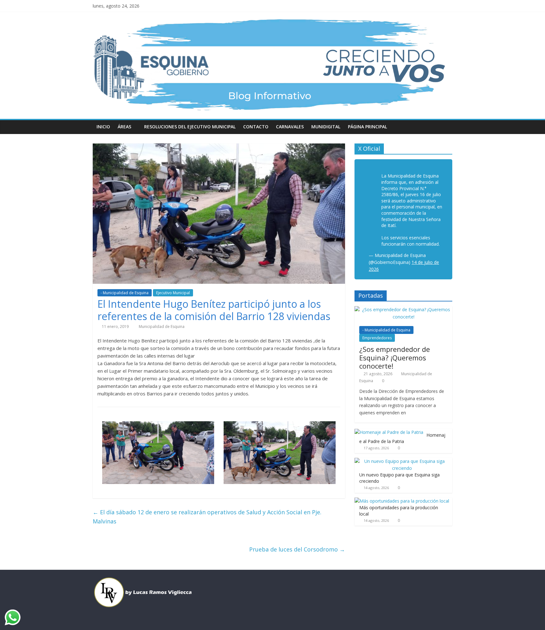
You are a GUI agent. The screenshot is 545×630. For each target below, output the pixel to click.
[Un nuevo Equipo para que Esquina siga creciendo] (402, 461)
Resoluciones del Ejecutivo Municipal (190, 127)
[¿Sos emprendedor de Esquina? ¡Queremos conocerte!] (403, 309)
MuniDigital (325, 127)
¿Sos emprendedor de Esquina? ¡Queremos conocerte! (394, 357)
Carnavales (290, 127)
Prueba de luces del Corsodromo (297, 549)
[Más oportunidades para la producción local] (402, 501)
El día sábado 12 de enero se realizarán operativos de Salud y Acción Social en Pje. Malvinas (207, 516)
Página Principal (367, 127)
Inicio (103, 127)
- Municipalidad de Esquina (125, 292)
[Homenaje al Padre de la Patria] (389, 432)
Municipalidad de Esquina (162, 326)
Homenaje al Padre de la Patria (402, 438)
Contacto (255, 127)
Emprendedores (377, 338)
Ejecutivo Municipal (173, 292)
